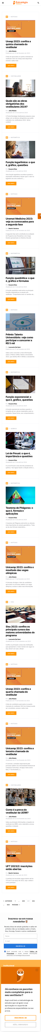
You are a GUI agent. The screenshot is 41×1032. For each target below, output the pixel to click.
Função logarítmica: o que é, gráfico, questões (20, 164)
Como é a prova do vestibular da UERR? (17, 811)
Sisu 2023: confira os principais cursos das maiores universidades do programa (20, 631)
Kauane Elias (13, 169)
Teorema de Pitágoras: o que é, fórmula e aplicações (19, 510)
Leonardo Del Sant (14, 347)
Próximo (15, 905)
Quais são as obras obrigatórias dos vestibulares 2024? (16, 103)
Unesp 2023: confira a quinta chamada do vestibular (18, 44)
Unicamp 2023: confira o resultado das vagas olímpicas (20, 570)
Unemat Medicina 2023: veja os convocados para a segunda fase (20, 221)
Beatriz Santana (14, 228)
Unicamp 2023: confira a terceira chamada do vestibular (20, 751)
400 (23, 901)
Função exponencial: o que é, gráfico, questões (19, 398)
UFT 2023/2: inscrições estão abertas (19, 868)
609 (8, 905)
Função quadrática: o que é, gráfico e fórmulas (20, 279)
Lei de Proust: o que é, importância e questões (19, 455)
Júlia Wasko (12, 51)
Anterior (8, 901)
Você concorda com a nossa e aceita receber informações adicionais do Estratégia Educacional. (22, 953)
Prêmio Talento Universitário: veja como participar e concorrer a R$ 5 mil (19, 339)
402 (33, 901)
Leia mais (11, 65)
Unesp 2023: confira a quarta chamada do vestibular (18, 691)
